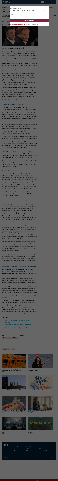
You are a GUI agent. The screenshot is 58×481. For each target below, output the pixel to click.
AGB (24, 24)
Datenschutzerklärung (17, 24)
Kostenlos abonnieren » (29, 20)
